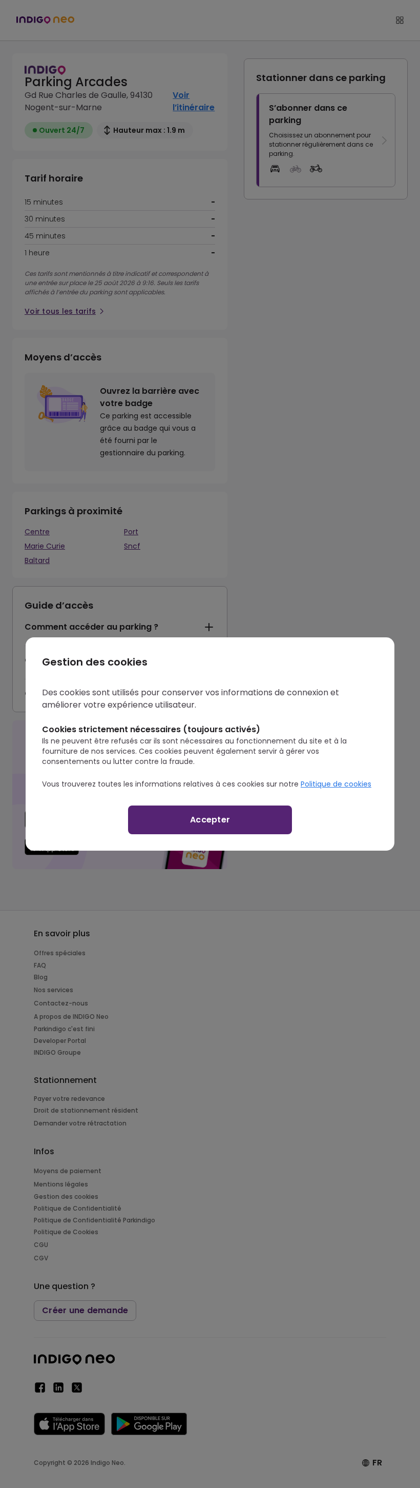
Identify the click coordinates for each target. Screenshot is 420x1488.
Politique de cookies (336, 784)
